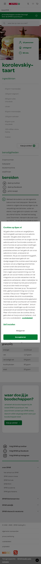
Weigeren (20, 330)
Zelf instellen (9, 324)
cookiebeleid (27, 318)
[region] (20, 282)
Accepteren (20, 337)
